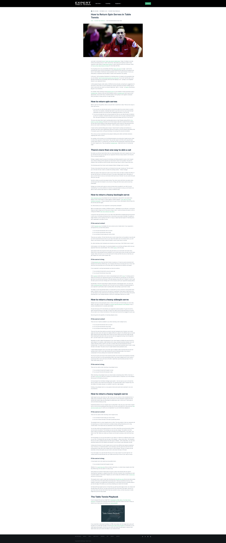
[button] (101, 3)
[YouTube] (150, 536)
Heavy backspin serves (96, 198)
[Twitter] (145, 536)
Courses (148, 3)
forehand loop (94, 93)
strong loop (98, 376)
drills (117, 501)
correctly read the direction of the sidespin (119, 304)
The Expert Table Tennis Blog (114, 11)
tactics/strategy (114, 503)
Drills (90, 536)
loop (124, 276)
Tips (107, 536)
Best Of (84, 536)
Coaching (108, 3)
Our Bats (102, 536)
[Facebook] (142, 536)
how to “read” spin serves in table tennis (111, 61)
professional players (98, 285)
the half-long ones (120, 479)
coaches (95, 276)
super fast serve (101, 467)
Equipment (117, 3)
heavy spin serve (117, 68)
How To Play (95, 536)
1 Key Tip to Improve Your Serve (107, 211)
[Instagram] (147, 536)
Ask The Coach (78, 536)
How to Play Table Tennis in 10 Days (101, 65)
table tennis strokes (107, 64)
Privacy (112, 536)
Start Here (98, 3)
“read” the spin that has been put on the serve (108, 78)
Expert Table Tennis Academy (117, 525)
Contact (118, 536)
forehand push (121, 93)
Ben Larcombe (95, 11)
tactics (127, 87)
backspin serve (110, 91)
